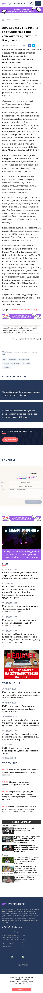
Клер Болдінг (24, 359)
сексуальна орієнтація (11, 363)
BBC (4, 359)
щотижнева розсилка (17, 431)
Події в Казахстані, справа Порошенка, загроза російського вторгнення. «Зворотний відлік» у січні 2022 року (21, 575)
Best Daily (32, 309)
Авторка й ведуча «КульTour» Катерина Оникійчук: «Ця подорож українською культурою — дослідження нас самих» (21, 723)
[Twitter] (33, 45)
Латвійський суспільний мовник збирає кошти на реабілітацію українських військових (20, 772)
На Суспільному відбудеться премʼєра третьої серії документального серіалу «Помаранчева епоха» (21, 695)
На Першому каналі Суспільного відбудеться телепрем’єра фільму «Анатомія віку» (19, 709)
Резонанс (6, 368)
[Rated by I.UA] (16, 957)
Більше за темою (14, 376)
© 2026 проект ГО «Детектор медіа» (13, 935)
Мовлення (27, 363)
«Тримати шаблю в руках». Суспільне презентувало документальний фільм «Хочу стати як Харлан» (20, 737)
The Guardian (19, 309)
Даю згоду (21, 989)
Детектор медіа (21, 822)
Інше (17, 20)
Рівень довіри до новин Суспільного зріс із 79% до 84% (16, 783)
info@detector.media (12, 937)
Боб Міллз (12, 359)
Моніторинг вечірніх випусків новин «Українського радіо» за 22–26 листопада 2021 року (20, 609)
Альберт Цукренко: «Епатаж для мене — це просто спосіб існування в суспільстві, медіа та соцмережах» (19, 809)
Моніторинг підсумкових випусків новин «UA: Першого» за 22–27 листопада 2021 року (19, 623)
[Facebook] (29, 45)
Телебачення (10, 20)
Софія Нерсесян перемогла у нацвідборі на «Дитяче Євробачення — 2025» (21, 751)
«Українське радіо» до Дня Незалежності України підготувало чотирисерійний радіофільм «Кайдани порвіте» (19, 795)
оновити (34, 473)
